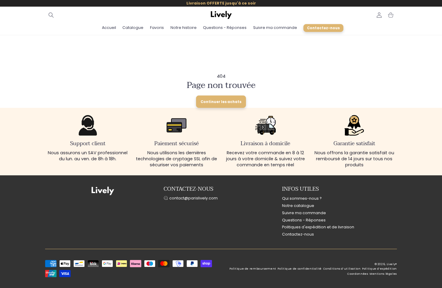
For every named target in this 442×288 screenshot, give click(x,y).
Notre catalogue (298, 205)
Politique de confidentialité (300, 269)
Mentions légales (383, 274)
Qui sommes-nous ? (302, 198)
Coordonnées (357, 274)
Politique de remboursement (252, 269)
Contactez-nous (298, 234)
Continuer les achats (221, 101)
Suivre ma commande (304, 212)
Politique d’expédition (379, 269)
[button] (51, 15)
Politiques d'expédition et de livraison (318, 227)
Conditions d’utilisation (342, 269)
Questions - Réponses (304, 220)
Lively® (392, 264)
